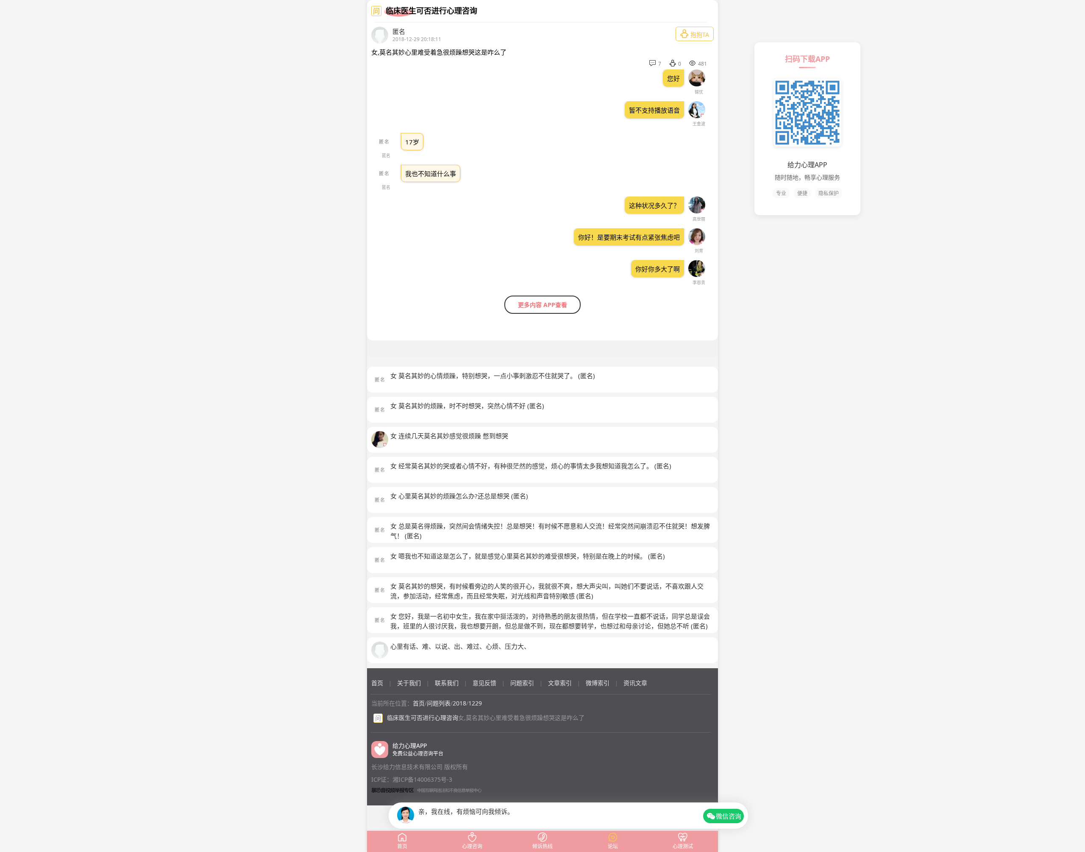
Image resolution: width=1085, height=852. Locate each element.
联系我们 (447, 683)
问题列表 (439, 703)
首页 (377, 683)
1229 (475, 703)
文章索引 (560, 683)
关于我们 (409, 683)
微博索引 (597, 683)
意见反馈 (484, 683)
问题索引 (522, 683)
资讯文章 (635, 683)
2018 (459, 703)
